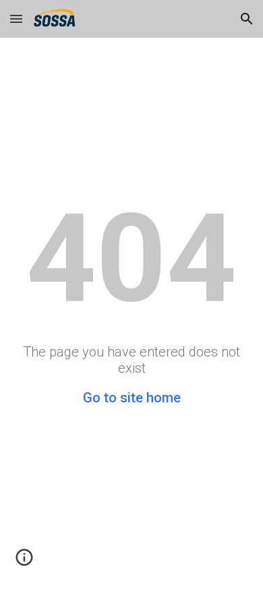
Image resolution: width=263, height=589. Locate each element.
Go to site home (132, 398)
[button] (16, 18)
